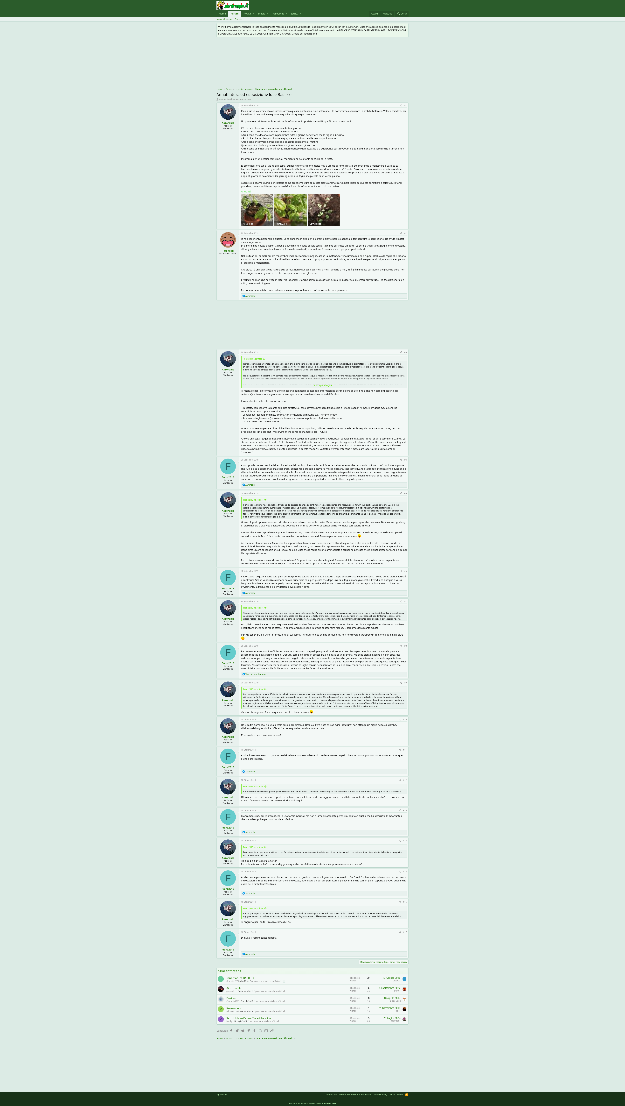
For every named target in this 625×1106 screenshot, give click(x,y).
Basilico (231, 998)
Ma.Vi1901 (396, 1021)
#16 (405, 901)
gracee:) (230, 991)
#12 (405, 780)
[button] (253, 14)
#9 (405, 682)
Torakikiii (228, 250)
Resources (278, 13)
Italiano (223, 1094)
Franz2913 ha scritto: (253, 499)
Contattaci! (331, 1094)
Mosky (229, 1021)
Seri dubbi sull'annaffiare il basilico (248, 1018)
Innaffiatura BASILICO (240, 978)
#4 (405, 459)
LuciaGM (397, 980)
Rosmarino (233, 1008)
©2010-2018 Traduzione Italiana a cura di (312, 1103)
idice (398, 1010)
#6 (405, 571)
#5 (405, 493)
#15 (405, 871)
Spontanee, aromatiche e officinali (265, 981)
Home (222, 13)
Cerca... (238, 19)
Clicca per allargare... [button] (324, 385)
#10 (405, 719)
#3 (405, 352)
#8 (405, 646)
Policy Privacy (380, 1094)
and (256, 674)
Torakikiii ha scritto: (252, 358)
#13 (405, 810)
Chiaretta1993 (232, 1001)
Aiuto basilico (234, 988)
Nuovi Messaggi (224, 19)
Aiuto (392, 1094)
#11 (405, 749)
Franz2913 (228, 477)
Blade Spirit (395, 1001)
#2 (405, 233)
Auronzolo (224, 99)
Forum (235, 13)
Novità (247, 13)
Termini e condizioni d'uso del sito (355, 1094)
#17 (405, 932)
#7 (405, 601)
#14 (405, 840)
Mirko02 (230, 1011)
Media (261, 13)
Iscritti (294, 13)
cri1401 (397, 990)
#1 (405, 105)
